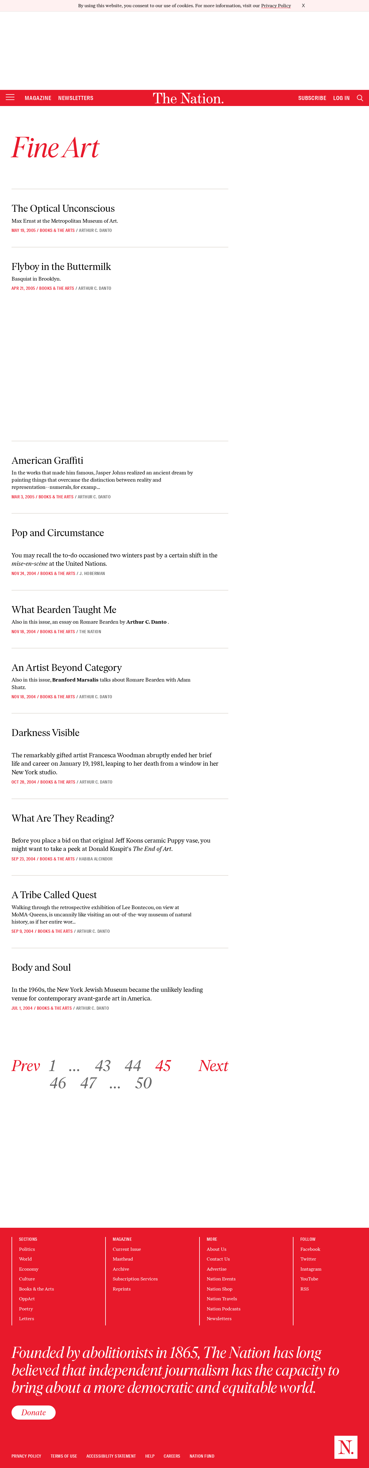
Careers (172, 1456)
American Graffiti (47, 460)
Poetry (26, 1309)
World (25, 1259)
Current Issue (127, 1249)
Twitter (308, 1259)
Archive (121, 1269)
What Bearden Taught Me (64, 610)
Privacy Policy (276, 5)
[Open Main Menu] (10, 97)
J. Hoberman (92, 573)
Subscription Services (135, 1279)
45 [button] (163, 1065)
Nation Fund (202, 1456)
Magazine (38, 98)
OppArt (27, 1298)
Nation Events (221, 1279)
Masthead (123, 1259)
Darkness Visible (46, 733)
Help (150, 1456)
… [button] (75, 1065)
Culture (27, 1279)
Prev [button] (26, 1065)
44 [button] (132, 1065)
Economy (28, 1269)
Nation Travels (222, 1298)
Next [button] (213, 1065)
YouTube (309, 1279)
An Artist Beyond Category (67, 668)
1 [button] (52, 1065)
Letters (26, 1318)
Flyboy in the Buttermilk (61, 267)
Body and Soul (41, 967)
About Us (216, 1249)
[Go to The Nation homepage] (188, 98)
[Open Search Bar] (360, 98)
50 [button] (143, 1083)
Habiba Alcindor (95, 859)
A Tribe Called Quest (54, 895)
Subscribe (312, 98)
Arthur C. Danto (95, 230)
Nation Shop (219, 1289)
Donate (33, 1412)
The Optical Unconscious (63, 208)
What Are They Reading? (63, 818)
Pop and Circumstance (58, 533)
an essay (61, 622)
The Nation (90, 632)
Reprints (122, 1289)
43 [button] (102, 1065)
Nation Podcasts (223, 1309)
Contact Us (218, 1259)
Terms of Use (64, 1456)
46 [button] (57, 1083)
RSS (304, 1289)
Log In (341, 98)
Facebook (310, 1249)
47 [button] (88, 1083)
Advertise (217, 1269)
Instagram (310, 1269)
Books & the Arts (57, 230)
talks (81, 680)
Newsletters (76, 98)
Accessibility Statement (111, 1456)
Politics (27, 1249)
